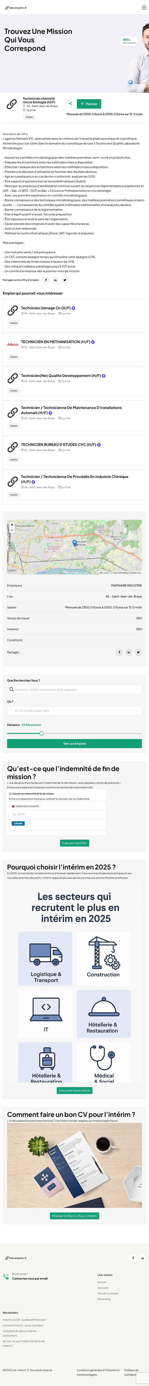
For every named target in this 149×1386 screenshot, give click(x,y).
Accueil (102, 1282)
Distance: (14, 725)
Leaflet (105, 572)
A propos (103, 1287)
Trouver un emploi (108, 1293)
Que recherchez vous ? (23, 680)
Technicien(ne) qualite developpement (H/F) (61, 375)
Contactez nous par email (30, 1278)
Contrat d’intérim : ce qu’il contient (23, 1325)
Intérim (29, 117)
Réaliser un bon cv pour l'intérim (74, 1216)
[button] (74, 543)
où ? (10, 701)
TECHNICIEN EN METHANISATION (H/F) (55, 341)
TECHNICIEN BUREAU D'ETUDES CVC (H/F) (58, 444)
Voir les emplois (74, 743)
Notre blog (104, 1298)
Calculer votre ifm (74, 843)
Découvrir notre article (74, 1090)
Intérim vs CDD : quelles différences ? (25, 1319)
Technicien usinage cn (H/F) (46, 307)
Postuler (91, 104)
